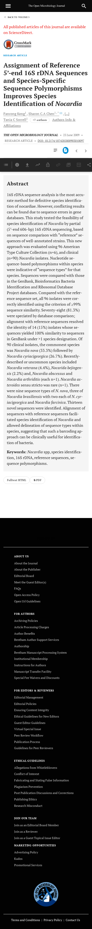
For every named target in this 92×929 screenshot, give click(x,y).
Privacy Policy (53, 920)
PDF (39, 480)
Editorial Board (24, 576)
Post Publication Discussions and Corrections (44, 793)
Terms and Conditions (25, 920)
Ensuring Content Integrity (31, 710)
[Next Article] (86, 151)
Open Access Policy (27, 595)
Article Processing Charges (31, 627)
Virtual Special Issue (27, 729)
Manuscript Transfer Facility (32, 671)
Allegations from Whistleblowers (35, 768)
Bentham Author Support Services (36, 640)
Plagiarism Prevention (28, 787)
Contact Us (73, 920)
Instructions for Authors (30, 665)
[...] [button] (67, 113)
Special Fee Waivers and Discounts (36, 678)
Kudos (18, 859)
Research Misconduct (28, 806)
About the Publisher (27, 569)
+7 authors (40, 120)
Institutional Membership (31, 659)
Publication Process (27, 742)
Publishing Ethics (25, 799)
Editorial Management (28, 697)
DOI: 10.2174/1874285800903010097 (61, 141)
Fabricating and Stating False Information (41, 780)
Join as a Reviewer (26, 831)
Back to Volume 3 (19, 17)
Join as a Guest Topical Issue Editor (37, 838)
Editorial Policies (25, 704)
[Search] (83, 6)
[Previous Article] (77, 151)
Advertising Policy (26, 852)
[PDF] (65, 150)
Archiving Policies (26, 621)
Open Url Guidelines (27, 601)
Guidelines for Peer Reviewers (33, 748)
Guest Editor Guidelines (29, 723)
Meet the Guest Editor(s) (30, 582)
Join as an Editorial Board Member (36, 825)
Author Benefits (24, 633)
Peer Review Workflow (28, 735)
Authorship (21, 646)
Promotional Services (28, 865)
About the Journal (26, 563)
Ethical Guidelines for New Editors (36, 716)
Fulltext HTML (16, 480)
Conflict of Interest (26, 774)
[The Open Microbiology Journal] (46, 893)
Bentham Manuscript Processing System (40, 652)
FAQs (17, 588)
